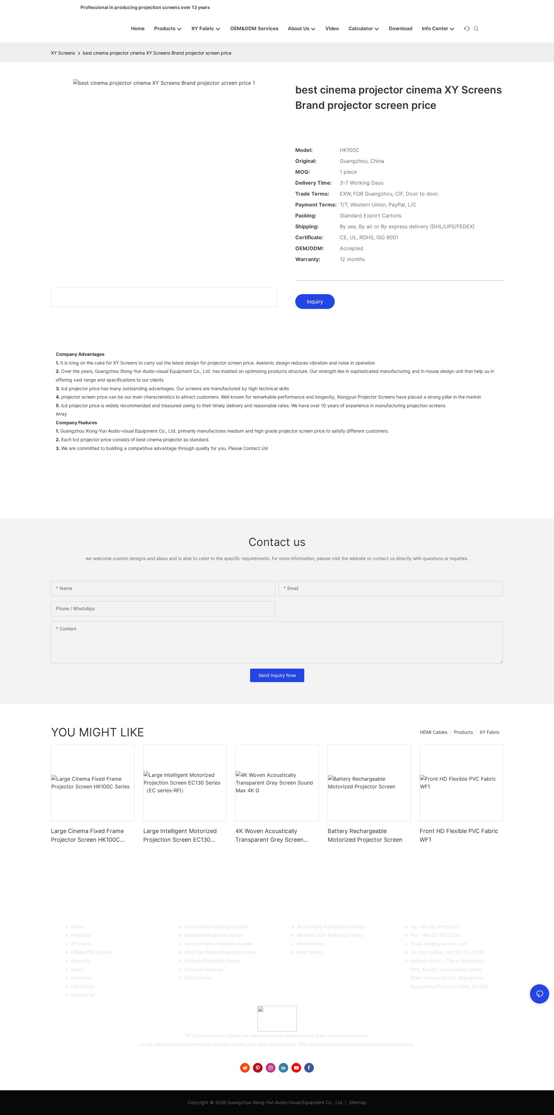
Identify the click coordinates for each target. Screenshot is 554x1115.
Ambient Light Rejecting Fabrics (330, 935)
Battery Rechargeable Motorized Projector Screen (365, 835)
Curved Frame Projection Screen (218, 943)
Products (463, 732)
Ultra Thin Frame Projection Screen (220, 952)
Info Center (83, 986)
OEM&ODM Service (91, 952)
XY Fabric (490, 732)
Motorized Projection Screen (214, 935)
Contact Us (83, 994)
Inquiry (315, 301)
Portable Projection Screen (212, 960)
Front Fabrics (311, 943)
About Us (80, 960)
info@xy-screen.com (445, 943)
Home (77, 926)
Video (77, 969)
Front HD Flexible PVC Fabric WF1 (459, 835)
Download (81, 977)
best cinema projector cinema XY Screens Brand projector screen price (157, 53)
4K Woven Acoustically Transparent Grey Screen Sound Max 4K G (269, 836)
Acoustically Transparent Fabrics (331, 926)
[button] (468, 28)
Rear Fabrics (310, 952)
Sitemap (357, 1102)
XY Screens (63, 53)
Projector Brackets (203, 969)
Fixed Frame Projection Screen (216, 926)
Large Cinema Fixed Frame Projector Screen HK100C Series (87, 836)
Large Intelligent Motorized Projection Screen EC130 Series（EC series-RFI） (180, 836)
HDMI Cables (433, 732)
